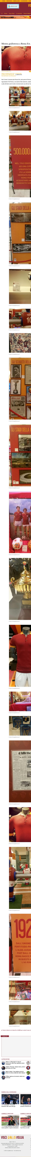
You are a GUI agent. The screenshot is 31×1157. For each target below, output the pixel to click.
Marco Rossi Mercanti (7, 74)
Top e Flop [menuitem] (11, 13)
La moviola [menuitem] (19, 13)
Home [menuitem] (5, 13)
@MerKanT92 (19, 74)
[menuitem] (2, 13)
